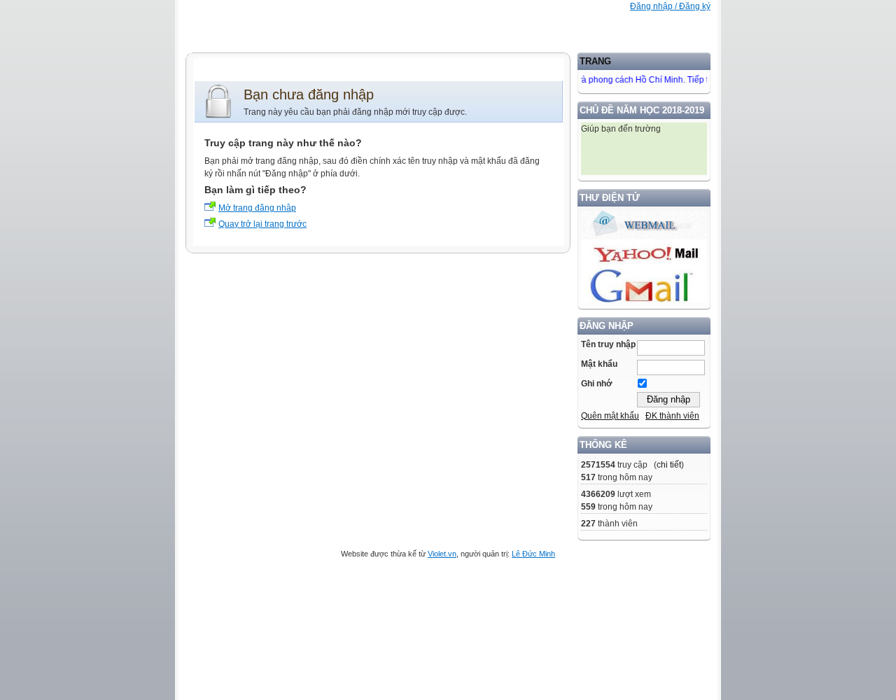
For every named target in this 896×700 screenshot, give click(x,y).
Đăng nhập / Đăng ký (670, 6)
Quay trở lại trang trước (262, 224)
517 (588, 477)
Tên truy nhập (608, 344)
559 (588, 507)
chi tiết (669, 465)
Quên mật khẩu (610, 416)
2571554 (598, 465)
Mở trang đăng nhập (257, 208)
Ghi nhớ (596, 383)
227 (588, 523)
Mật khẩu (599, 364)
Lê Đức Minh (533, 554)
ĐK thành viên (672, 416)
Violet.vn (442, 554)
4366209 (598, 494)
